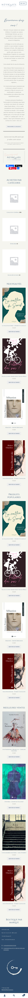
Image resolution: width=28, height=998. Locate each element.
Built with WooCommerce (7, 989)
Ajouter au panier (14, 331)
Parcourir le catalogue (14, 126)
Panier (21, 994)
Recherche (14, 995)
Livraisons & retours (10, 945)
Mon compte (4, 995)
